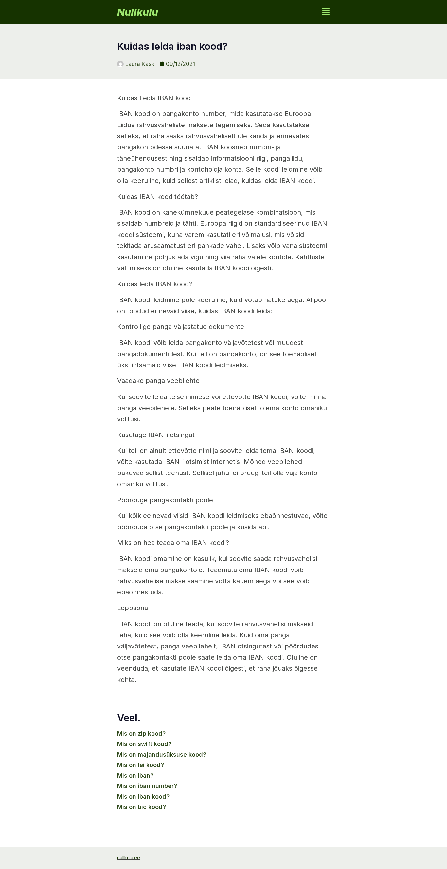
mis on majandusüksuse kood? (161, 754)
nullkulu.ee (128, 857)
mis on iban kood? (143, 796)
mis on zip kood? (141, 733)
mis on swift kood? (144, 744)
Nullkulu (137, 12)
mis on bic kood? (141, 806)
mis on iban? (135, 775)
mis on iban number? (147, 785)
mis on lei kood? (140, 765)
